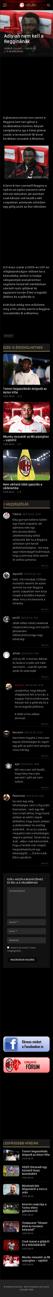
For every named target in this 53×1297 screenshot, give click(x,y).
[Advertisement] (26, 85)
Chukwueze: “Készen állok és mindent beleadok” (34, 1226)
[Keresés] (48, 5)
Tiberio (17, 514)
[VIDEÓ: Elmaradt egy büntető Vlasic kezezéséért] (11, 1170)
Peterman (19, 795)
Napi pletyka (12, 28)
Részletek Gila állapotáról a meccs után (34, 1189)
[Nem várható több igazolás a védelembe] (26, 464)
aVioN (16, 653)
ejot (17, 764)
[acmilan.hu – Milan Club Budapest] (27, 5)
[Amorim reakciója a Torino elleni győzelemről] (11, 1208)
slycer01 (18, 573)
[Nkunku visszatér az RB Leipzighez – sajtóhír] (26, 417)
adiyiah (9, 336)
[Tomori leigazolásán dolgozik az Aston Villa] (26, 369)
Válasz (45, 566)
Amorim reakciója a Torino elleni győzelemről (34, 1208)
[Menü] (5, 5)
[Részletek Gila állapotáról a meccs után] (11, 1189)
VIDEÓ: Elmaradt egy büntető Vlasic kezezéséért (34, 1170)
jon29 (16, 617)
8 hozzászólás (15, 51)
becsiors (18, 732)
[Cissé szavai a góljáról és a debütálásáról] (11, 1245)
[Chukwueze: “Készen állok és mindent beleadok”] (11, 1226)
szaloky (17, 48)
